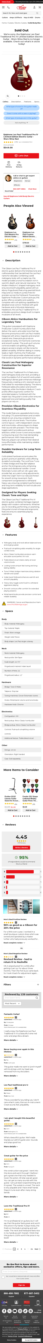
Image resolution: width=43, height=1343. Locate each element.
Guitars (5, 18)
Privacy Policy (23, 1329)
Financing (27, 1305)
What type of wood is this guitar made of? (21, 108)
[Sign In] (34, 7)
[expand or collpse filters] (38, 984)
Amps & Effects (16, 18)
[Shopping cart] (39, 7)
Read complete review (13, 943)
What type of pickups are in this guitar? (21, 118)
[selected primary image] (21, 73)
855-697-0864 (19, 189)
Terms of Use (12, 1336)
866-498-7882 (11, 1293)
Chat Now (32, 189)
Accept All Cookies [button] (31, 1340)
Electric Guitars (21, 23)
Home (4, 23)
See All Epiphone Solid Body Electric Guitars (19, 197)
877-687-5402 (31, 1293)
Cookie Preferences (25, 1336)
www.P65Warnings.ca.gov (17, 605)
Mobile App (38, 1305)
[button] (21, 260)
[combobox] (13, 1004)
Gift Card (4, 1305)
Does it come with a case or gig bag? (21, 113)
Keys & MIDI (28, 18)
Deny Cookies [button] (11, 1340)
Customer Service (16, 1305)
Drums (37, 18)
